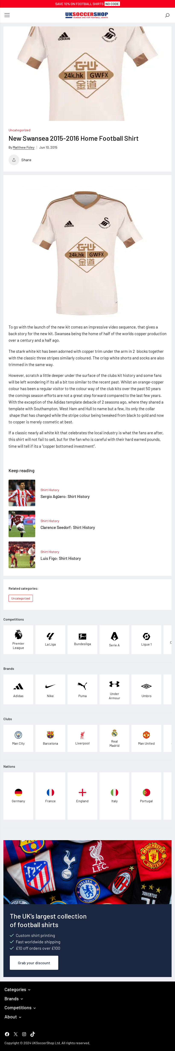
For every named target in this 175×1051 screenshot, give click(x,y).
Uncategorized (20, 130)
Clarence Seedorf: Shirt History (68, 527)
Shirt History (50, 490)
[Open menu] (7, 15)
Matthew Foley (23, 147)
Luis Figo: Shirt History (61, 558)
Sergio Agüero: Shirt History (65, 496)
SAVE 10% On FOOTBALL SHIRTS (87, 4)
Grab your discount (34, 962)
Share (26, 159)
